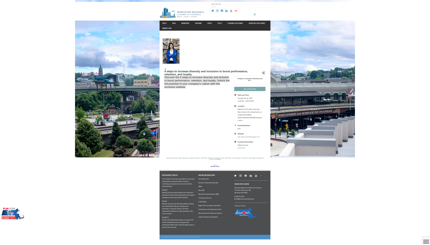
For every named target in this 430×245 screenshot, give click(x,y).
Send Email (241, 148)
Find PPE (228, 158)
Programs (198, 23)
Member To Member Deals (216, 158)
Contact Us (244, 158)
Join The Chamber (215, 159)
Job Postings (236, 158)
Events (209, 23)
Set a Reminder (250, 89)
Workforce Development (257, 23)
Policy (220, 23)
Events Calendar (195, 158)
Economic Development (235, 23)
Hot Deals (204, 158)
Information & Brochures (256, 158)
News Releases (184, 158)
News (174, 23)
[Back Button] (165, 69)
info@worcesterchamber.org (245, 199)
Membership (185, 23)
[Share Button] (263, 72)
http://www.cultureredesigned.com (248, 137)
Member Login (166, 28)
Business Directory (172, 158)
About (164, 23)
